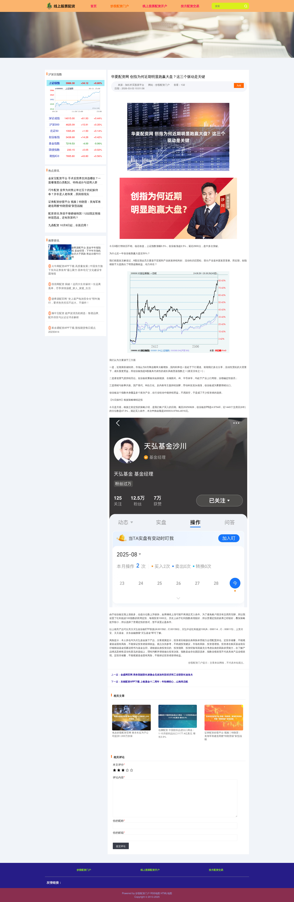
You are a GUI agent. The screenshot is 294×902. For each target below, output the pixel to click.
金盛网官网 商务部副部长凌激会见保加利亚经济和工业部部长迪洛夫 (157, 674)
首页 (94, 6)
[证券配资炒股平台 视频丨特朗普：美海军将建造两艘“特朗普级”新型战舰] (224, 717)
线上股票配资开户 (155, 6)
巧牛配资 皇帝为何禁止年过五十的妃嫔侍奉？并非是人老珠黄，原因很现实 (73, 192)
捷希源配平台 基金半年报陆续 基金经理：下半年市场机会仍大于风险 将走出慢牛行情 (86, 252)
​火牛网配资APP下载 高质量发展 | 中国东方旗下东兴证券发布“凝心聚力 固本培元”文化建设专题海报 (75, 269)
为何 (238, 85)
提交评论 (121, 846)
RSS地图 (155, 893)
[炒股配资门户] (61, 5)
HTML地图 (166, 893)
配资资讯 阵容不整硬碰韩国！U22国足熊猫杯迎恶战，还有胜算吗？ (74, 215)
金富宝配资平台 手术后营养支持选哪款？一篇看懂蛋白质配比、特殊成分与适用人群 (74, 180)
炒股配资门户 (119, 6)
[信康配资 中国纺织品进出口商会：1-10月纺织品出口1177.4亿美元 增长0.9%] (177, 716)
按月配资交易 (190, 6)
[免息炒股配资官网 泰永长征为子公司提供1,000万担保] (131, 717)
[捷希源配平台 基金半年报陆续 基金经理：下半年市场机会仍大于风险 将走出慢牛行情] (59, 252)
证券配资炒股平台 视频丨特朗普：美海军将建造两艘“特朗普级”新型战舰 (74, 204)
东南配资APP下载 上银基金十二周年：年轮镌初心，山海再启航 (154, 681)
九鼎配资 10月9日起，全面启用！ (68, 225)
